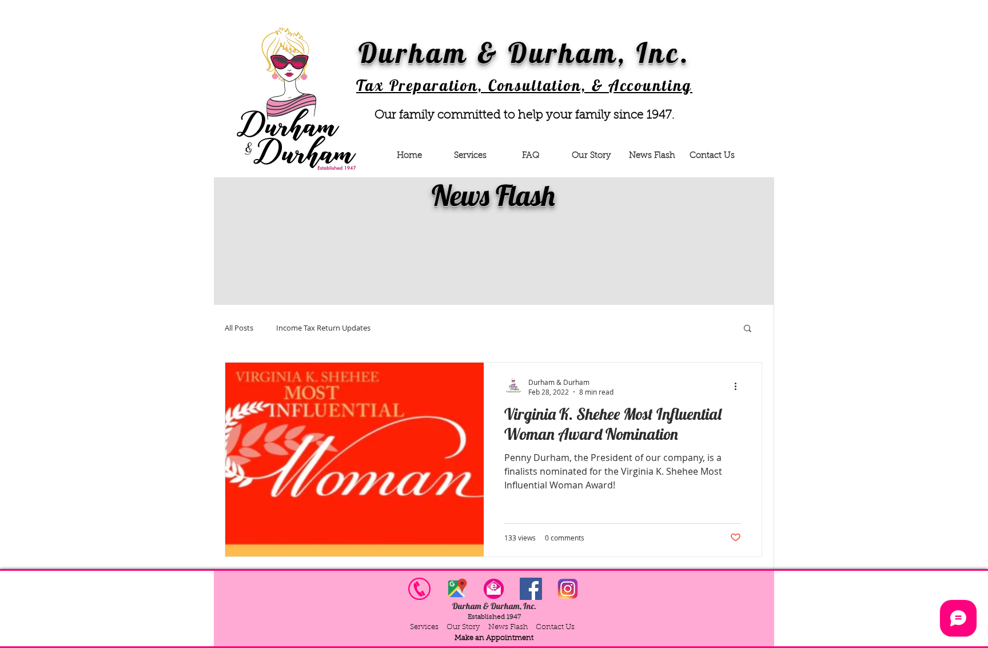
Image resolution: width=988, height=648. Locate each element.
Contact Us (555, 627)
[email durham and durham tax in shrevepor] (494, 589)
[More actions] (739, 386)
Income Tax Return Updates (323, 328)
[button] (747, 329)
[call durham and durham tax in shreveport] (419, 589)
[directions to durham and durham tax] (456, 589)
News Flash (508, 627)
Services (424, 627)
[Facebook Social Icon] (531, 589)
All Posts (239, 328)
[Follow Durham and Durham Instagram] (568, 589)
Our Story (464, 627)
